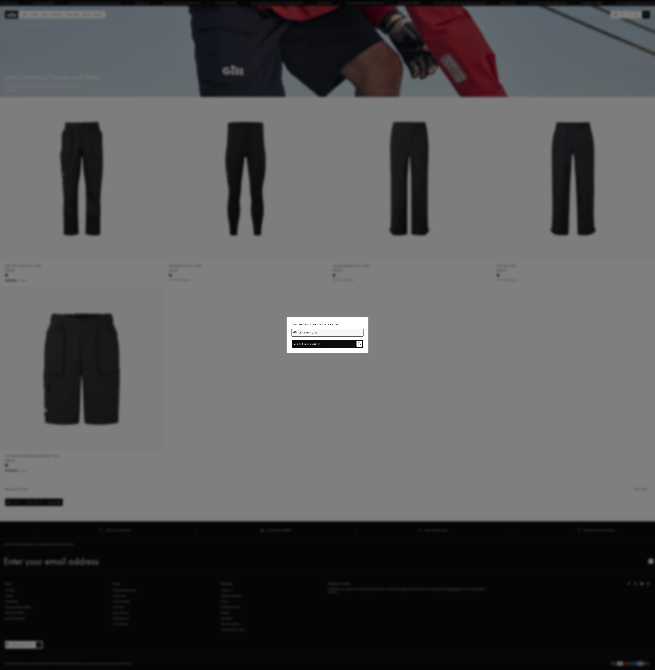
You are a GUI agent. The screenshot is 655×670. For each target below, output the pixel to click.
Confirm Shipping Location (307, 343)
